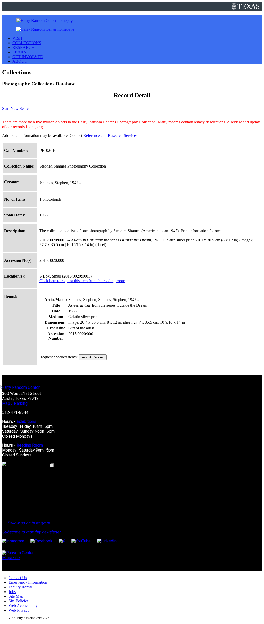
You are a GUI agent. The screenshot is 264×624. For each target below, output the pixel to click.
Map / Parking (15, 403)
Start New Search (16, 108)
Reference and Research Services (110, 135)
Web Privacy (19, 610)
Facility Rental (20, 587)
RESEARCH (23, 47)
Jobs (12, 591)
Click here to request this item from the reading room (82, 281)
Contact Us (18, 577)
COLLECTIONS (26, 43)
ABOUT (19, 61)
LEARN (19, 52)
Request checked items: (59, 357)
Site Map (16, 596)
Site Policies (18, 601)
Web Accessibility (23, 605)
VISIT (17, 38)
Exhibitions (26, 421)
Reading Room (29, 445)
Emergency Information (28, 582)
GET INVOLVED (27, 56)
